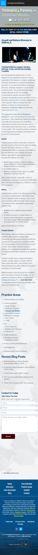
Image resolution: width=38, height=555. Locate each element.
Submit (8, 436)
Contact (27, 493)
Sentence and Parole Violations (15, 351)
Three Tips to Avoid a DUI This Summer (19, 383)
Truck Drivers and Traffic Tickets (16, 373)
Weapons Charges (12, 315)
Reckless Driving (11, 338)
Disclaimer (31, 522)
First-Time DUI (11, 327)
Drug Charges (10, 306)
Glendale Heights (20, 512)
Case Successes (10, 490)
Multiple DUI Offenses (13, 329)
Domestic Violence (12, 308)
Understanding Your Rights (14, 299)
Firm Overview (26, 483)
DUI (5, 324)
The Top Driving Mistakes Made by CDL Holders (18, 378)
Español (27, 490)
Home (10, 483)
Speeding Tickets (11, 340)
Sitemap (20, 524)
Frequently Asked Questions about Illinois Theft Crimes (19, 368)
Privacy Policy (20, 522)
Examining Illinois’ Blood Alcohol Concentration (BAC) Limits (16, 362)
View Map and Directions (11, 473)
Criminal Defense (10, 303)
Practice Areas (26, 487)
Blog (9, 493)
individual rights (16, 107)
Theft (7, 320)
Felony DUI (9, 331)
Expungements (9, 347)
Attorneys (9, 487)
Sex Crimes (9, 318)
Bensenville (31, 510)
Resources (9, 522)
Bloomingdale (18, 516)
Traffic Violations (10, 335)
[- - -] (3, 3)
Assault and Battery (12, 311)
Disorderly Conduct (12, 313)
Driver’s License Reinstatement (15, 343)
